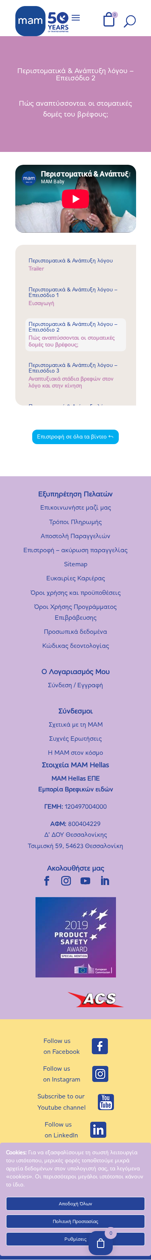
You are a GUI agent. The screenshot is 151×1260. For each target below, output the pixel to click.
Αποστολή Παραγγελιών (75, 536)
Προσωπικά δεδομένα (75, 631)
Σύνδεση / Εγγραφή (75, 685)
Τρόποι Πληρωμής (75, 521)
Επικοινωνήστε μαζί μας (75, 507)
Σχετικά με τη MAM (76, 724)
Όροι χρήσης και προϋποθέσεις (76, 592)
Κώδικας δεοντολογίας (75, 645)
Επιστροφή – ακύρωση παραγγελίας (75, 550)
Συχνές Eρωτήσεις (75, 738)
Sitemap (75, 564)
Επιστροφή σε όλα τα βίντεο (72, 437)
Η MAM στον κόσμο (75, 752)
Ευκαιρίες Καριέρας (75, 578)
